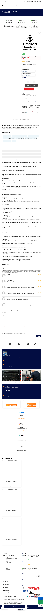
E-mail (23, 326)
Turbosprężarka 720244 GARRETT (11, 539)
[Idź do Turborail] (37, 597)
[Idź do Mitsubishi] (37, 591)
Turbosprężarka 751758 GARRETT (11, 481)
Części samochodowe (29, 95)
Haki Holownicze (6, 590)
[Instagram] (27, 582)
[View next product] (40, 33)
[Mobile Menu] (2, 5)
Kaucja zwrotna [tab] (23, 119)
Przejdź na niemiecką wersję (12, 405)
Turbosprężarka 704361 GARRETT (11, 510)
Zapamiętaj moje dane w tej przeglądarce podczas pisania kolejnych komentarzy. (14, 333)
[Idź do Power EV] (37, 594)
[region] (14, 601)
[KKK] (30, 40)
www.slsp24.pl (8, 569)
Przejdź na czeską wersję (32, 405)
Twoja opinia (4, 315)
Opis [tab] (13, 119)
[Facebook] (24, 582)
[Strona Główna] (2, 12)
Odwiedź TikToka (21, 441)
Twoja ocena (4, 312)
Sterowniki (6, 587)
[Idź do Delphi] (31, 587)
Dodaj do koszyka (31, 85)
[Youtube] (30, 582)
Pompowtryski (6, 585)
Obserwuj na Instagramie (21, 430)
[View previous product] (38, 33)
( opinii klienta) (28, 61)
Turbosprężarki (27, 94)
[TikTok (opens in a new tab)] (7, 1)
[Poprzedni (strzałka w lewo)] (0, 610)
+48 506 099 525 (29, 1)
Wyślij (23, 77)
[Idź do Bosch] (25, 587)
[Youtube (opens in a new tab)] (5, 1)
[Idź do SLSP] (31, 596)
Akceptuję (14, 606)
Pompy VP (6, 582)
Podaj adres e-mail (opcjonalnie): (26, 73)
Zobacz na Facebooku (21, 418)
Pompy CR (6, 581)
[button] (14, 382)
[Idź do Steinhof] (37, 596)
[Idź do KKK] (31, 592)
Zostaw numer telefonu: (25, 69)
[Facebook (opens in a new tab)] (2, 1)
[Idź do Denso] (37, 587)
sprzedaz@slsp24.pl (9, 364)
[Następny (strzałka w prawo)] (1, 610)
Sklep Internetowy (7, 12)
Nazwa (3, 326)
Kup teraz (29, 88)
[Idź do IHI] (25, 591)
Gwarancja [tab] (17, 119)
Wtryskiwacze (6, 584)
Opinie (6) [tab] (28, 119)
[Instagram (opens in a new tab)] (4, 1)
